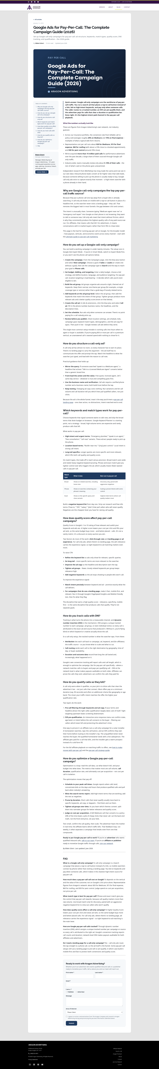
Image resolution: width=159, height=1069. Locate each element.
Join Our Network (127, 1)
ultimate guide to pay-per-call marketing (82, 237)
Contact (127, 7)
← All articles (37, 19)
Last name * (99, 972)
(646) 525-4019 (34, 1053)
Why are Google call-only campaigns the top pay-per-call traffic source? (46, 108)
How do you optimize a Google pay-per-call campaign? (44, 141)
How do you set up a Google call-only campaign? (46, 114)
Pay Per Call (119, 1051)
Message (69, 996)
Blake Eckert (39, 43)
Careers (120, 1064)
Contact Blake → (42, 172)
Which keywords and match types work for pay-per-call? (46, 123)
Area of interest (71, 1009)
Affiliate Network (117, 1048)
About (110, 7)
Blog (118, 7)
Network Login (116, 1)
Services (102, 7)
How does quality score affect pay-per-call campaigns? (46, 127)
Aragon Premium (117, 1054)
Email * (68, 981)
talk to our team (88, 840)
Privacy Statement (33, 1059)
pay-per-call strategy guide (99, 750)
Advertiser (81, 992)
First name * (70, 972)
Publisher (71, 992)
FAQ (38, 146)
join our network (106, 843)
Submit (71, 1023)
